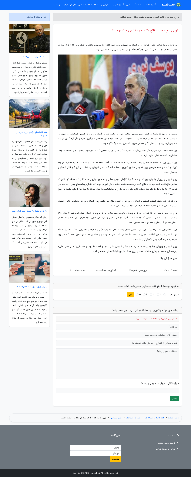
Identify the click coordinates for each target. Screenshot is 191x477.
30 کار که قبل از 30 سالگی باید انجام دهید (29, 211)
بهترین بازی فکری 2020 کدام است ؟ (32, 286)
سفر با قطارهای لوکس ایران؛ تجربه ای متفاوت (31, 134)
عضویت (115, 459)
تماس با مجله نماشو (165, 449)
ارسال (174, 398)
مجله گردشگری (133, 5)
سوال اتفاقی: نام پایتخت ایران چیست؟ (160, 383)
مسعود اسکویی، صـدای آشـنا (35, 56)
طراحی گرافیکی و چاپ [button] (64, 5)
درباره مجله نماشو (166, 443)
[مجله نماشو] (171, 4)
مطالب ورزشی (85, 5)
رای (130, 294)
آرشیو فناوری (118, 5)
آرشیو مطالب (150, 5)
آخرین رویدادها (101, 5)
